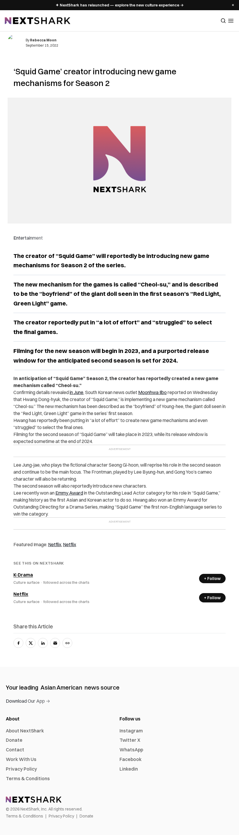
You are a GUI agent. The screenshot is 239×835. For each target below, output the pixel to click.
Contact (15, 750)
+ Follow (212, 578)
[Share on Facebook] (18, 643)
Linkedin (128, 769)
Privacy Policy (21, 769)
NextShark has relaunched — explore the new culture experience (120, 5)
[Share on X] (31, 643)
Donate (14, 740)
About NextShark (25, 731)
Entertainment (28, 238)
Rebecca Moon (43, 40)
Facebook (130, 759)
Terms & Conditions (28, 778)
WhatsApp (131, 750)
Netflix (20, 594)
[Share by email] (55, 643)
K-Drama (23, 575)
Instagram (131, 731)
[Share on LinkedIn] (43, 643)
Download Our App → (28, 701)
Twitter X (129, 740)
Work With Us (21, 759)
